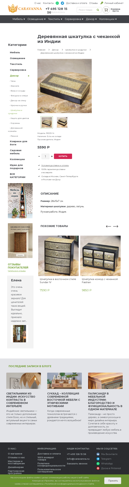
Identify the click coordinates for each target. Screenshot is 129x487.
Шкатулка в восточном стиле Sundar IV (58, 281)
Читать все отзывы (17, 271)
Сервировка (18, 69)
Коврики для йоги (18, 143)
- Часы (12, 81)
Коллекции (17, 159)
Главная (41, 50)
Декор (14, 75)
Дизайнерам (16, 467)
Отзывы (93, 3)
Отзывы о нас (16, 457)
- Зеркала (13, 86)
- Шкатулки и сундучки (15, 112)
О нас (37, 3)
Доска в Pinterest (111, 468)
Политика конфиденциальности (51, 464)
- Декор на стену (17, 100)
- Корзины (14, 123)
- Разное (13, 136)
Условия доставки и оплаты (55, 165)
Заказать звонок (77, 463)
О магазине (15, 454)
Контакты (48, 3)
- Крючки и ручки (17, 105)
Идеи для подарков (27, 26)
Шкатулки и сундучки (76, 50)
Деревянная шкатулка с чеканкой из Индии (62, 53)
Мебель (15, 52)
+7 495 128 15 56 (76, 454)
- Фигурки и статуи (18, 95)
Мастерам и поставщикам (16, 462)
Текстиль (16, 64)
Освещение (17, 58)
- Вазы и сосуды (16, 91)
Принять (113, 480)
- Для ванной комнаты (15, 129)
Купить (63, 156)
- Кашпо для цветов (18, 118)
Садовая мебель (15, 152)
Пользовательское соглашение (49, 470)
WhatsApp (107, 463)
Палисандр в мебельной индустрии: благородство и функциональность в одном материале (105, 401)
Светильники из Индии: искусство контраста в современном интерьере (20, 400)
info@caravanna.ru (56, 12)
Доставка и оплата (76, 3)
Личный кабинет (113, 3)
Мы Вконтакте (109, 454)
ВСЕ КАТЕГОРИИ (17, 175)
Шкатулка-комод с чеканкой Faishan (100, 281)
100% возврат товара (45, 458)
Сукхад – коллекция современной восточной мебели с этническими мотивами (63, 400)
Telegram (106, 458)
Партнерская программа (16, 472)
